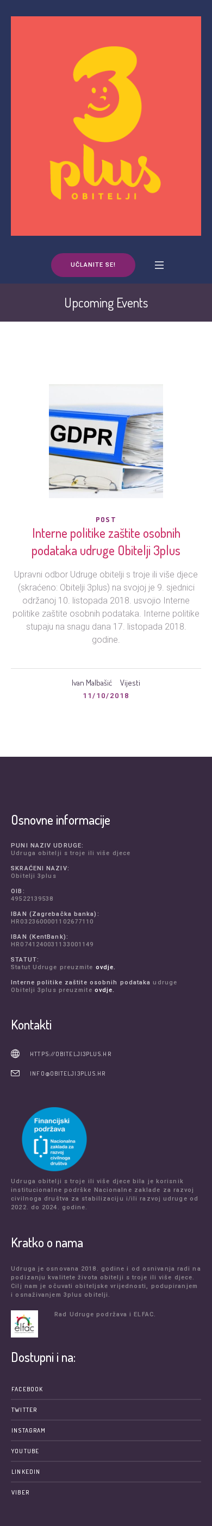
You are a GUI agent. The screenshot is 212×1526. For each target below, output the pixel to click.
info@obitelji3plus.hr (67, 1073)
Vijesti (130, 682)
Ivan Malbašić (92, 682)
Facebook (27, 1389)
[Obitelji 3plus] (106, 126)
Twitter (24, 1410)
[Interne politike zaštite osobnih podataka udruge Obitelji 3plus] (106, 441)
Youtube (25, 1451)
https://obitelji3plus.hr (70, 1054)
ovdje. (106, 967)
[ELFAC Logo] (30, 1323)
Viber (20, 1492)
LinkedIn (25, 1471)
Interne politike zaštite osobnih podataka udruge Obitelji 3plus (106, 541)
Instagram (28, 1430)
